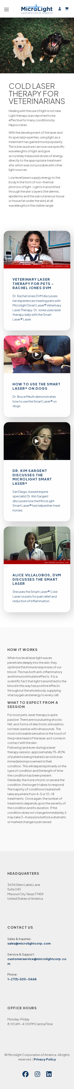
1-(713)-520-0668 (22, 979)
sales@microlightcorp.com (29, 943)
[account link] (59, 9)
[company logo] (37, 9)
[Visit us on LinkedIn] (49, 1074)
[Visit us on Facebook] (25, 1074)
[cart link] (66, 9)
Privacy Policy (45, 1059)
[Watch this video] (37, 249)
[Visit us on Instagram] (37, 1074)
